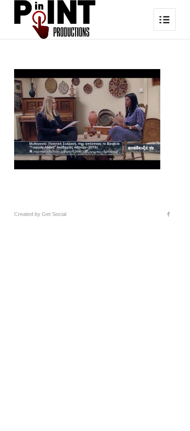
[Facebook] (168, 214)
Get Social (54, 214)
